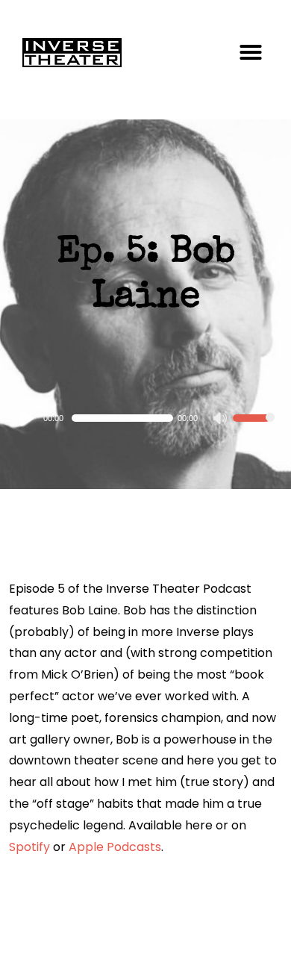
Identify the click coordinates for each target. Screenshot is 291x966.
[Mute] (220, 419)
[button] (251, 52)
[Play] (27, 418)
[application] (146, 418)
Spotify (29, 847)
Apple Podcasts (115, 847)
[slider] (254, 427)
